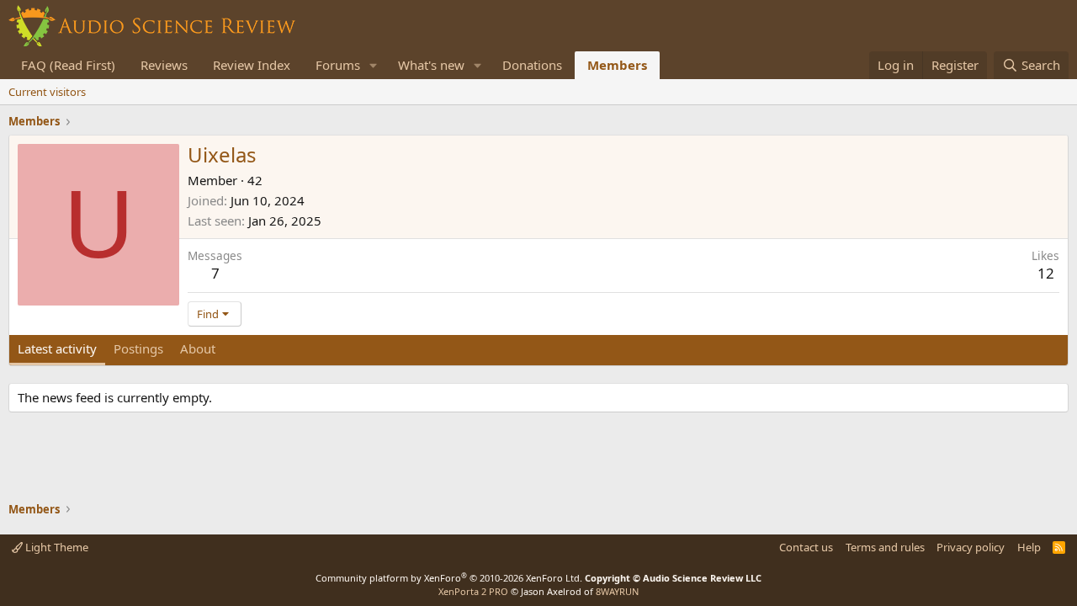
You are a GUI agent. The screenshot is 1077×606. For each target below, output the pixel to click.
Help (1029, 547)
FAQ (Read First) (68, 64)
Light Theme (55, 547)
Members (617, 64)
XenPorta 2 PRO (473, 591)
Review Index (251, 64)
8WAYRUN (617, 591)
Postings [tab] (138, 348)
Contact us (806, 547)
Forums (338, 64)
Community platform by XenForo (449, 577)
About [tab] (197, 348)
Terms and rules (885, 547)
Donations (532, 64)
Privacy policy (970, 547)
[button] (373, 65)
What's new (431, 64)
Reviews (164, 64)
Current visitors (47, 91)
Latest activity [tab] (57, 348)
